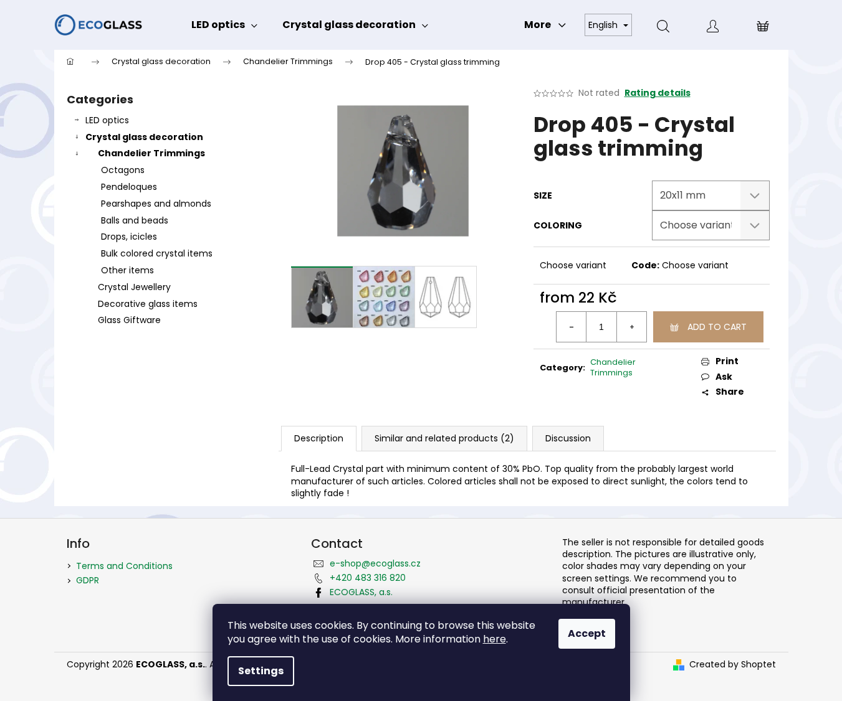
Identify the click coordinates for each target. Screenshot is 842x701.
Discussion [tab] (568, 438)
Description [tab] (318, 438)
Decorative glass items (148, 304)
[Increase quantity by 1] (631, 327)
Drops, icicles (129, 236)
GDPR (87, 580)
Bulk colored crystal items (157, 253)
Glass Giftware (129, 320)
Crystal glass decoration (144, 137)
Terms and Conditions (124, 566)
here (494, 639)
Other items (127, 270)
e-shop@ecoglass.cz (375, 563)
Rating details (657, 93)
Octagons (123, 170)
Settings (261, 671)
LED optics (107, 120)
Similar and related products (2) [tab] (444, 438)
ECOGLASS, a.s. (361, 592)
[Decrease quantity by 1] (571, 327)
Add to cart (717, 327)
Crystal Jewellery (134, 287)
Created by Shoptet (732, 664)
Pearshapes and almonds (156, 203)
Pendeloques (129, 187)
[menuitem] (224, 25)
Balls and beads (134, 220)
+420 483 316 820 (368, 578)
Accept (587, 633)
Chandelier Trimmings (151, 153)
